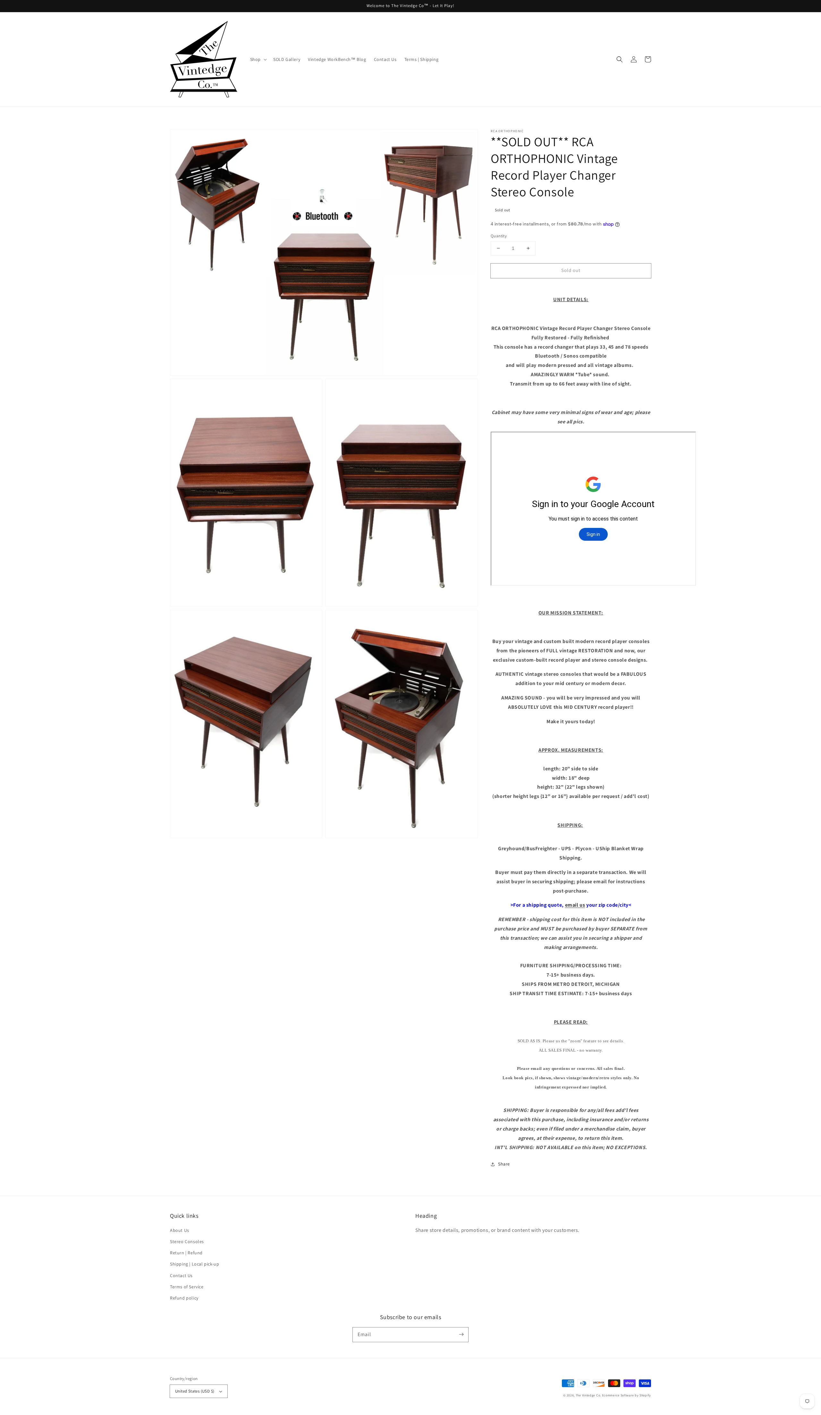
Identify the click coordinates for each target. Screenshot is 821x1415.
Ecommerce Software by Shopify (626, 1395)
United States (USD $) (194, 1391)
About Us (179, 1230)
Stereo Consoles (187, 1241)
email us (575, 905)
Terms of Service (187, 1287)
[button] (620, 59)
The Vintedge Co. (588, 1395)
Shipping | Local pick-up (194, 1264)
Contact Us (181, 1275)
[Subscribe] (461, 1334)
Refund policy (184, 1298)
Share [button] (504, 1164)
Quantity (499, 236)
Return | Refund (186, 1253)
